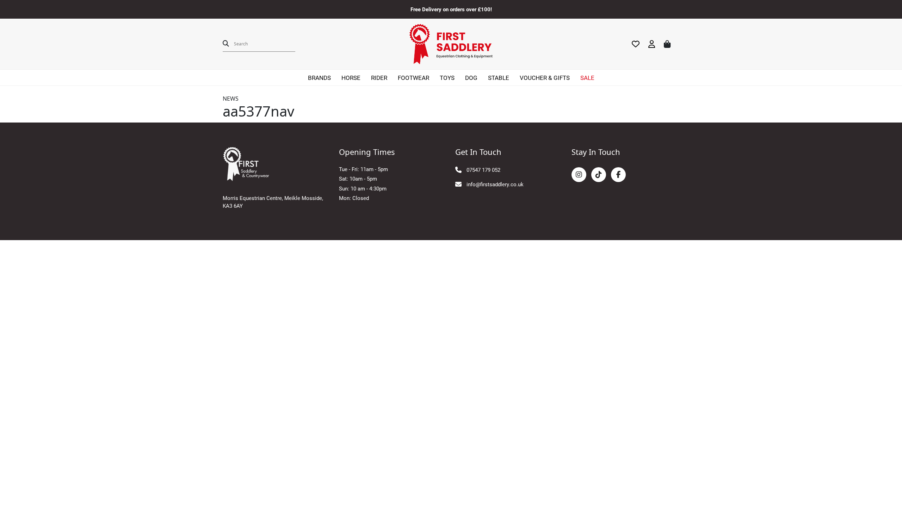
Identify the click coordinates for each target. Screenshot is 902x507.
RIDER (379, 78)
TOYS (447, 78)
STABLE (498, 78)
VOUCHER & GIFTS (545, 78)
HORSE (350, 78)
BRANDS (319, 78)
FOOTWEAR (413, 78)
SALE (587, 78)
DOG (471, 78)
